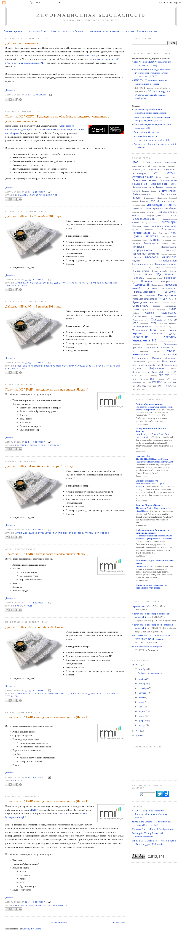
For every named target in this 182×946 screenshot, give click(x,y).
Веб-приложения (33, 366)
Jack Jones (64, 813)
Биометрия (171, 187)
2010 (138, 731)
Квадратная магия (144, 566)
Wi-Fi (143, 389)
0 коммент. (39, 442)
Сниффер (135, 313)
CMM (140, 375)
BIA (174, 372)
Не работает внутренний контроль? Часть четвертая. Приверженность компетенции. (154, 537)
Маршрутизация (169, 236)
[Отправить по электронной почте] (7, 99)
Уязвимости (12, 285)
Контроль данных (140, 226)
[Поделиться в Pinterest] (20, 99)
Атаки (18, 283)
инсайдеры (140, 98)
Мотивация (138, 247)
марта (142, 715)
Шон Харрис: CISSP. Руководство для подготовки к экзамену (152, 63)
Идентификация (154, 208)
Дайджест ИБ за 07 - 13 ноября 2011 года (33, 306)
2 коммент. (39, 280)
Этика (154, 372)
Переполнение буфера (154, 278)
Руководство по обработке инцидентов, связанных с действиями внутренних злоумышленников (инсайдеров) (45, 129)
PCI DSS (104, 533)
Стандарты (158, 319)
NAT (144, 382)
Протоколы (169, 291)
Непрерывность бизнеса (154, 250)
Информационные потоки (38, 694)
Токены (162, 330)
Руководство (139, 302)
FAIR (33, 809)
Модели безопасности (145, 243)
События (149, 312)
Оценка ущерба (24, 905)
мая (141, 706)
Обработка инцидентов (43, 195)
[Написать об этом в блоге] (10, 99)
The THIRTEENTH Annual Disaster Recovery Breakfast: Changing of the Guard (154, 460)
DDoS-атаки (154, 91)
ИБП (142, 209)
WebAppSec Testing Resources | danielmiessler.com (147, 835)
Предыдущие (118, 921)
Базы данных (162, 177)
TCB (149, 386)
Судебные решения (167, 323)
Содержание (168, 312)
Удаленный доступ (163, 333)
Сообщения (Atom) (31, 928)
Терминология (139, 330)
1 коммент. (39, 363)
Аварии (157, 162)
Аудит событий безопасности (148, 131)
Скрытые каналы (148, 310)
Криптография (141, 232)
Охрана (151, 268)
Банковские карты (144, 180)
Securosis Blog (143, 456)
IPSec (146, 379)
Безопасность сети (163, 183)
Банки (174, 177)
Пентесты (170, 274)
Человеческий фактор (149, 365)
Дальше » (10, 90)
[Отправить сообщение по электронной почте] (50, 95)
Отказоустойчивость (139, 268)
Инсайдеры (21, 195)
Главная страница (13, 31)
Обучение (75, 694)
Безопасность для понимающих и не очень (154, 561)
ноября (142, 678)
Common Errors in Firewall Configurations (152, 829)
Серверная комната (169, 303)
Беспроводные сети (143, 187)
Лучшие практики (145, 236)
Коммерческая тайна (149, 223)
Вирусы (136, 197)
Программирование (144, 291)
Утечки (113, 283)
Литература (164, 233)
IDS (28, 285)
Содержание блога (37, 31)
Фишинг (156, 358)
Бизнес (160, 187)
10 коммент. (40, 95)
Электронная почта (141, 372)
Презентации (157, 285)
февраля (143, 720)
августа (143, 692)
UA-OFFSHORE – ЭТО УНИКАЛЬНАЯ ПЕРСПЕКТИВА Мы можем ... (151, 637)
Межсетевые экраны (139, 240)
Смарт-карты (161, 310)
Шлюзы (173, 369)
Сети (135, 309)
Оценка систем (140, 271)
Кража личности (142, 230)
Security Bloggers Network (149, 505)
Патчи (72, 366)
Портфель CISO (168, 281)
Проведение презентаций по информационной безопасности (150, 111)
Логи (64, 283)
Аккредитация (159, 166)
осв (151, 264)
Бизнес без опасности (147, 480)
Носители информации (168, 254)
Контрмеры (21, 445)
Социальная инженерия (163, 316)
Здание (135, 208)
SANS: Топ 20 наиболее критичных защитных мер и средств (151, 82)
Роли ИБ (172, 299)
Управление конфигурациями (144, 344)
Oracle (149, 382)
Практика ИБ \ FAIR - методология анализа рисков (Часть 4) (46, 389)
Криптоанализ (168, 229)
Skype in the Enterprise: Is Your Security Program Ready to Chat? (151, 823)
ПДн (65, 533)
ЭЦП (161, 371)
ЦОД (134, 365)
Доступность (172, 201)
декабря (143, 669)
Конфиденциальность (163, 226)
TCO (154, 386)
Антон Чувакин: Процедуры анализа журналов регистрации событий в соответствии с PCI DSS (151, 73)
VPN (133, 389)
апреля (142, 711)
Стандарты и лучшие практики (104, 31)
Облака (136, 257)
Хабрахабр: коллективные (150, 403)
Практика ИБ (141, 284)
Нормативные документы (145, 254)
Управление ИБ (98, 283)
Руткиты (84, 283)
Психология (150, 295)
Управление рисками (157, 347)
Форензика (170, 358)
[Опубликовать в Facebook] (17, 99)
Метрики (155, 239)
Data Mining (153, 375)
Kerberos (161, 379)
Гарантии (144, 201)
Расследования (167, 295)
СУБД (153, 323)
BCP (7, 368)
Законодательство (34, 283)
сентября (143, 688)
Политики (146, 281)
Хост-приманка (138, 362)
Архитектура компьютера (162, 169)
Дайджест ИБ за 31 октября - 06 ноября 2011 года (39, 466)
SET (133, 386)
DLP (23, 285)
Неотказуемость (168, 247)
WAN (138, 389)
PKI (165, 382)
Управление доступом (154, 336)
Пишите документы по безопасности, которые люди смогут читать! (152, 118)
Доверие (161, 201)
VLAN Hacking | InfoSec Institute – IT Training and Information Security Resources (150, 814)
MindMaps (136, 382)
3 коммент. (39, 192)
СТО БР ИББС (76, 533)
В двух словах (167, 190)
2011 (138, 665)
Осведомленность (93, 694)
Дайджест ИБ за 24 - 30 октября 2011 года (34, 627)
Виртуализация (168, 194)
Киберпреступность (56, 366)
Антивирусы (138, 169)
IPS (140, 379)
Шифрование (156, 368)
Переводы (138, 277)
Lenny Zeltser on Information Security (151, 430)
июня (141, 702)
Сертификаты (140, 305)
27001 (18, 366)
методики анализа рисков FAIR (29, 62)
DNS (13, 368)
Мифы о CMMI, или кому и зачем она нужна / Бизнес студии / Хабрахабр (154, 842)
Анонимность (172, 166)
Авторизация (170, 163)
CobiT (146, 375)
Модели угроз (169, 243)
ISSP (153, 378)
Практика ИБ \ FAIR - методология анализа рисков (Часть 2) (46, 717)
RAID (169, 382)
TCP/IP (161, 386)
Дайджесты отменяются (21, 43)
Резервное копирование (144, 299)
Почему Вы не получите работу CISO (152, 139)
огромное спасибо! (141, 606)
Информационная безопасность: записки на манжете (153, 531)
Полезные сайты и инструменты (141, 31)
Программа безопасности (161, 288)
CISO (134, 375)
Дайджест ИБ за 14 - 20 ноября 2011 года (33, 216)
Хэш (158, 362)
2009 (138, 735)
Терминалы (172, 327)
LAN (168, 379)
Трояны (89, 533)
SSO (24, 368)
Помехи (156, 282)
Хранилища (151, 362)
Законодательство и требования (67, 31)
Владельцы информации (155, 198)
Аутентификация (142, 176)
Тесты (153, 330)
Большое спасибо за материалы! (148, 646)
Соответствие (139, 316)
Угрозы (42, 445)
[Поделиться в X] (13, 99)
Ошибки (173, 271)
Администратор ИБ (141, 166)
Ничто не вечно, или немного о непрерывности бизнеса (152, 586)
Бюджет (153, 191)
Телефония (160, 327)
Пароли (73, 283)
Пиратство (135, 282)
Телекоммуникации (142, 326)
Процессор (137, 295)
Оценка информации (166, 268)
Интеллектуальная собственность (144, 212)
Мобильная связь (169, 240)
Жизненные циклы (138, 205)
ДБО (25, 533)
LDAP (174, 379)
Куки (155, 233)
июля (141, 697)
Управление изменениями (167, 341)
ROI (18, 368)
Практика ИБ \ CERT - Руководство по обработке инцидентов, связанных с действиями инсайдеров (57, 118)
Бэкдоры (145, 191)
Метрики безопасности (145, 135)
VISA (169, 385)
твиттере (90, 55)
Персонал (170, 277)
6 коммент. (39, 902)
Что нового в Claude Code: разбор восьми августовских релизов (154, 408)
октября (143, 683)
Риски (33, 445)
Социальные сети (140, 320)
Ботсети (136, 191)
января (142, 725)
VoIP (174, 386)
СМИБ (172, 309)
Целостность (169, 361)
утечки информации (155, 94)
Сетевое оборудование (164, 306)
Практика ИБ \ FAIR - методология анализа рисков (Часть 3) (46, 554)
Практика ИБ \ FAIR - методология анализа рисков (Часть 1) (46, 801)
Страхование (144, 323)
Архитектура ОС (145, 173)
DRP (173, 375)
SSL (139, 386)
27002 (146, 162)
